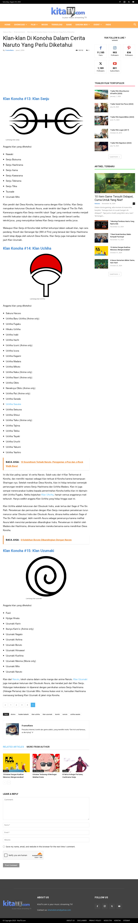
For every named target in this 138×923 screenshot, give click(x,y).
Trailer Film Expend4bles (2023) (122, 117)
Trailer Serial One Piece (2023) (121, 104)
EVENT (97, 24)
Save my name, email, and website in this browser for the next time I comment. (40, 846)
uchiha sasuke (75, 714)
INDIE (108, 24)
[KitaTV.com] (69, 13)
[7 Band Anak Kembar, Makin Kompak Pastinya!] (101, 238)
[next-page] (9, 782)
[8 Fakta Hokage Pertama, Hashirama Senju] (75, 763)
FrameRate (9, 50)
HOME (7, 24)
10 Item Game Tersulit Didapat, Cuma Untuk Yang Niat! (114, 198)
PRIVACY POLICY (95, 920)
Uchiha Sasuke (13, 404)
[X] (129, 2)
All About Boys (38, 771)
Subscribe (115, 62)
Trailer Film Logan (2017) (119, 130)
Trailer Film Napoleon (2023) (121, 143)
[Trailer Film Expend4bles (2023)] (101, 120)
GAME (69, 24)
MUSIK (45, 24)
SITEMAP (126, 920)
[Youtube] (133, 2)
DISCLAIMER (82, 920)
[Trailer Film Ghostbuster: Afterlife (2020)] (101, 94)
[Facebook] (120, 2)
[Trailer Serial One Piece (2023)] (101, 107)
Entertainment (19, 32)
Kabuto (97, 203)
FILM (33, 24)
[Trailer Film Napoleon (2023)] (101, 146)
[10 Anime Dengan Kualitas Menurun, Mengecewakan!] (16, 763)
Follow (115, 46)
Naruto (16, 679)
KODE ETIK (108, 920)
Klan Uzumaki (80, 679)
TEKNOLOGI (56, 24)
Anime (13, 714)
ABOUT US (71, 920)
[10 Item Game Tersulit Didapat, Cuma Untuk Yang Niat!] (115, 183)
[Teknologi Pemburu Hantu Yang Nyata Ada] (101, 225)
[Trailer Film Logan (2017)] (101, 133)
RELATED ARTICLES (13, 746)
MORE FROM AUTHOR (38, 746)
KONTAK (117, 920)
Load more (114, 157)
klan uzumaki (47, 714)
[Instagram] (124, 2)
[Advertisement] (46, 73)
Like (100, 46)
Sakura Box (7, 32)
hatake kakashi (23, 714)
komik (57, 714)
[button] (135, 25)
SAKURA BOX (81, 24)
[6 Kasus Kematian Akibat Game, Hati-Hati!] (101, 264)
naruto (65, 714)
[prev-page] (4, 782)
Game (97, 192)
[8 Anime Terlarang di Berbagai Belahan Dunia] (46, 763)
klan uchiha (36, 714)
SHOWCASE (19, 24)
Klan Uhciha (47, 494)
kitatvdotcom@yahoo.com (59, 910)
